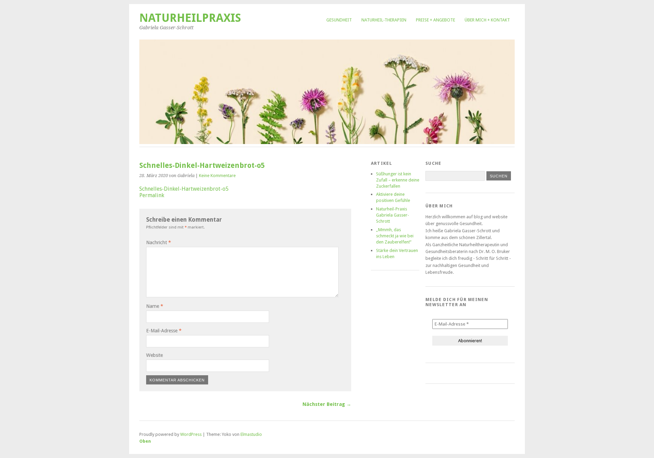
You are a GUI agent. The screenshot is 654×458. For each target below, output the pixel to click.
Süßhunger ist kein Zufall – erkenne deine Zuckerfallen (397, 180)
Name (154, 306)
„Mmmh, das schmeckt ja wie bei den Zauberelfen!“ (395, 235)
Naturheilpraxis (190, 18)
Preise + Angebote (435, 19)
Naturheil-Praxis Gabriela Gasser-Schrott (392, 215)
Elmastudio (251, 434)
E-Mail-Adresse (164, 330)
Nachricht (158, 242)
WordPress (191, 434)
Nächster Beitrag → (326, 404)
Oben (145, 441)
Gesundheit (339, 19)
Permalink (151, 195)
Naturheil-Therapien (383, 19)
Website (154, 355)
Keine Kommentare (217, 175)
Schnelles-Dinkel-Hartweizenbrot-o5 (184, 189)
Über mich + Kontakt (487, 19)
